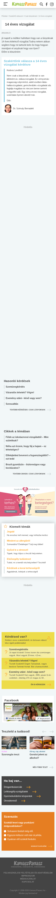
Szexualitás (12, 404)
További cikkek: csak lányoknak (29, 474)
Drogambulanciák (13, 787)
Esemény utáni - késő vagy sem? (24, 398)
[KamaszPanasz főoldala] (24, 4)
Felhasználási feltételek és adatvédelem (28, 873)
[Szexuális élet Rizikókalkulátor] (27, 505)
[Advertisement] (28, 251)
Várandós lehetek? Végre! (20, 392)
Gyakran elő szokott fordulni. (21, 839)
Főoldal (4, 16)
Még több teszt (40, 767)
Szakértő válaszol (16, 16)
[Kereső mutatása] (41, 4)
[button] (46, 4)
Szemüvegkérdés (15, 387)
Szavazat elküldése (39, 846)
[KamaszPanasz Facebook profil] (28, 712)
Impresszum (28, 876)
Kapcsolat (28, 882)
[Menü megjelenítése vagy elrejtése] (6, 4)
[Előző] (43, 732)
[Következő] (50, 732)
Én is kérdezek (38, 685)
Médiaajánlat (28, 879)
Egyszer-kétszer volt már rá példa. (24, 835)
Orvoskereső (10, 800)
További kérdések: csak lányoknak (27, 410)
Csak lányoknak (30, 16)
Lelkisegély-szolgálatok (16, 791)
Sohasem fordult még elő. (20, 831)
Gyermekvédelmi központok (18, 796)
